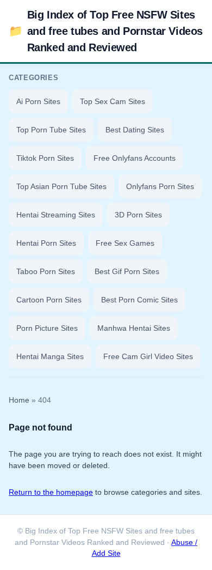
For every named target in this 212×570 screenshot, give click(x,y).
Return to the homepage (51, 492)
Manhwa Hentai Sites (133, 328)
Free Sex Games (125, 243)
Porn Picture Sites (47, 328)
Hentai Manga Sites (50, 356)
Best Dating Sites (134, 129)
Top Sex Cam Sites (112, 101)
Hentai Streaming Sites (55, 214)
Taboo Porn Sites (45, 271)
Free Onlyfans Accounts (134, 158)
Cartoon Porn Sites (49, 299)
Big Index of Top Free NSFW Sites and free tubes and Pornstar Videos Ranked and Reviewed (106, 31)
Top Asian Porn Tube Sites (61, 186)
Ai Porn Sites (38, 101)
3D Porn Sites (138, 214)
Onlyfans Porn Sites (160, 186)
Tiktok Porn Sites (45, 158)
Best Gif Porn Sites (127, 271)
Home (19, 400)
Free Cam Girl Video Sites (148, 356)
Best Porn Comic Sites (139, 299)
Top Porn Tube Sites (51, 129)
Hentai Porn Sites (46, 243)
